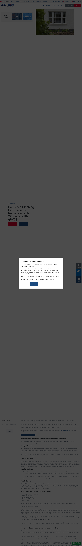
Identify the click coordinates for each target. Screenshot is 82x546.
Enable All (34, 284)
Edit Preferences (25, 284)
